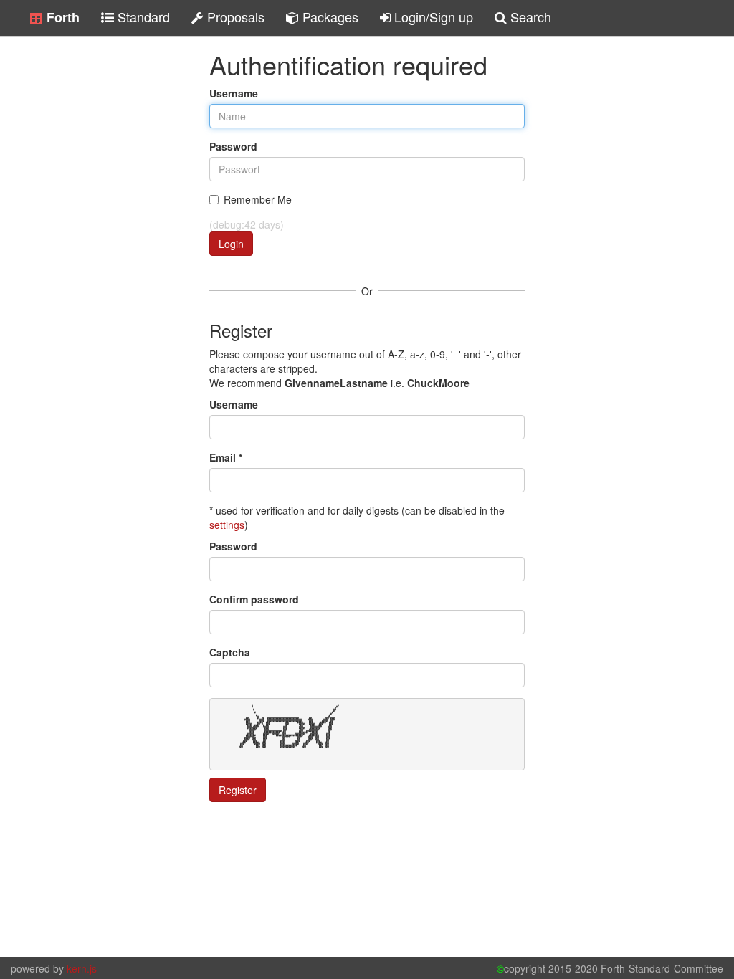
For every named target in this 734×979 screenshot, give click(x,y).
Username (233, 93)
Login (231, 244)
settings (226, 524)
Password (233, 146)
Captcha (229, 652)
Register (238, 790)
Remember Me (258, 199)
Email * (225, 457)
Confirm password (254, 599)
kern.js (82, 968)
